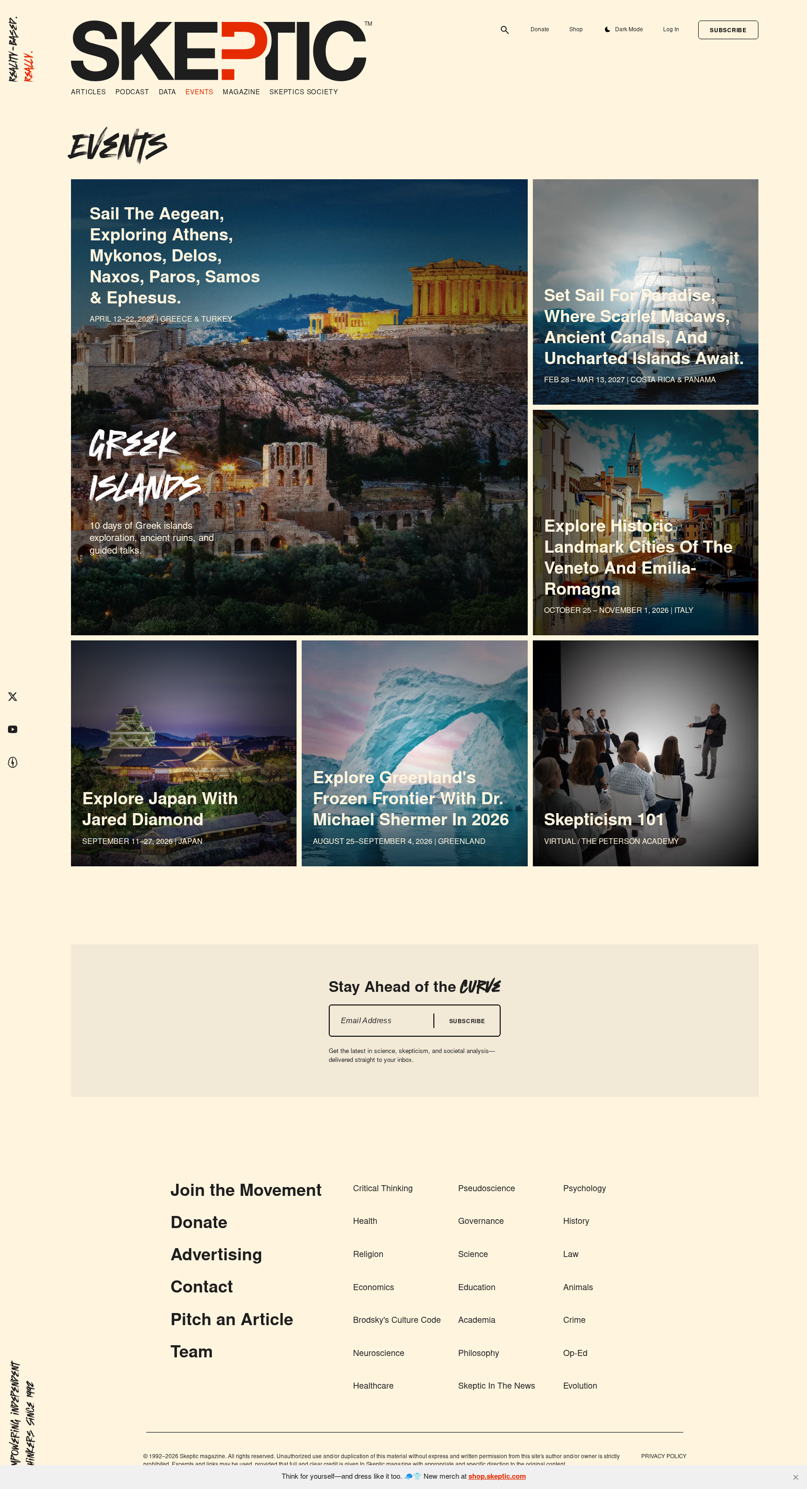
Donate (540, 30)
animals (578, 1288)
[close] (795, 1477)
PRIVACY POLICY (664, 1457)
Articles (88, 93)
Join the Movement (246, 1192)
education (477, 1288)
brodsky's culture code (397, 1321)
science (473, 1255)
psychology (584, 1189)
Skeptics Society (303, 93)
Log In (671, 30)
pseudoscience (486, 1189)
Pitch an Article (231, 1321)
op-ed (575, 1354)
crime (574, 1321)
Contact (201, 1288)
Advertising (216, 1256)
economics (373, 1288)
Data (167, 93)
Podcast (132, 93)
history (576, 1222)
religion (368, 1255)
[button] (728, 30)
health (365, 1222)
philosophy (478, 1354)
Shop (576, 30)
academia (477, 1321)
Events (199, 93)
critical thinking (383, 1189)
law (571, 1255)
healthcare (373, 1387)
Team (191, 1353)
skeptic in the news (496, 1387)
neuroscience (378, 1354)
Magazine (241, 93)
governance (481, 1222)
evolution (580, 1387)
